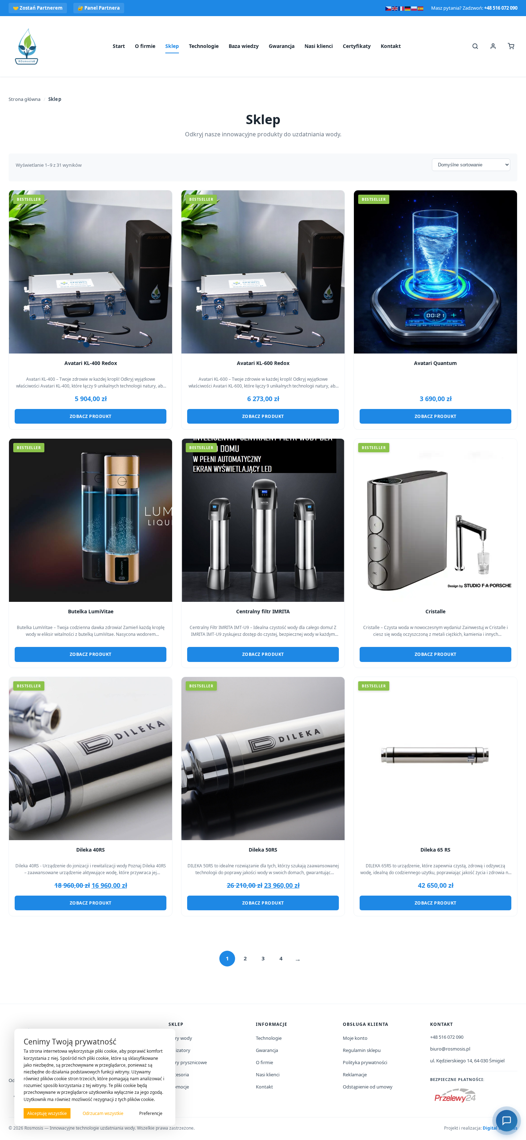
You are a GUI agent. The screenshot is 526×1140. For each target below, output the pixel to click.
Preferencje (150, 1113)
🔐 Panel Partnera (99, 8)
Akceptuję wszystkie (47, 1113)
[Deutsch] (408, 8)
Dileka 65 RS (435, 850)
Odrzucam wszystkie (103, 1113)
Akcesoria (179, 1074)
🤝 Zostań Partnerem (38, 8)
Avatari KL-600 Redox (263, 363)
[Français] (401, 8)
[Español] (421, 8)
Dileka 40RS (90, 850)
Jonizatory (179, 1050)
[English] (395, 8)
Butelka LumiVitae (90, 611)
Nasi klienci (319, 46)
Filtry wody (180, 1038)
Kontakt (391, 46)
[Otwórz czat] (506, 1120)
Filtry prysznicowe (188, 1062)
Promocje (179, 1086)
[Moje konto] (493, 46)
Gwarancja (281, 46)
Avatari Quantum (435, 363)
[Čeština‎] (388, 8)
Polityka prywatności (365, 1062)
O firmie (145, 46)
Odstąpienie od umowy (368, 1086)
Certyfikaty (357, 46)
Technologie (204, 46)
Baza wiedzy (244, 46)
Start (119, 46)
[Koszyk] (511, 46)
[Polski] (414, 8)
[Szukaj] (475, 46)
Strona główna (25, 99)
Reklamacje (355, 1074)
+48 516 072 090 (500, 8)
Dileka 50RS (263, 850)
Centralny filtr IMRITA (263, 611)
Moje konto (355, 1038)
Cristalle (435, 611)
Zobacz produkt (91, 416)
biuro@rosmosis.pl (450, 1049)
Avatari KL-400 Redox (90, 363)
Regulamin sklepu (362, 1050)
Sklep (172, 46)
